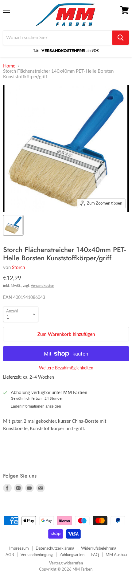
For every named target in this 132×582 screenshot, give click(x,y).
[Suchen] (120, 38)
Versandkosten (42, 285)
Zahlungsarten (72, 554)
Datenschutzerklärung (55, 548)
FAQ (95, 554)
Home (9, 65)
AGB (10, 554)
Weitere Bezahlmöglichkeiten (66, 367)
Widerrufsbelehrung (98, 548)
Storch (18, 267)
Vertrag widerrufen (66, 562)
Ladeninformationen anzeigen (36, 406)
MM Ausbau (116, 554)
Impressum (19, 548)
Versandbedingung (37, 554)
